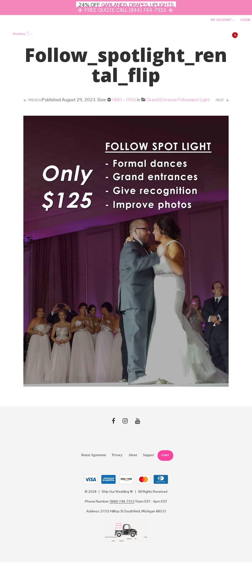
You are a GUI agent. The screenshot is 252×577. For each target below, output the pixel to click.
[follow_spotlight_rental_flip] (125, 250)
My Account (221, 20)
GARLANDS (114, 4)
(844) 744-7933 (122, 502)
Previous (35, 100)
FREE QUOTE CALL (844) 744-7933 (125, 10)
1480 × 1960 (124, 99)
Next (220, 100)
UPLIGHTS (161, 4)
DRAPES (138, 4)
